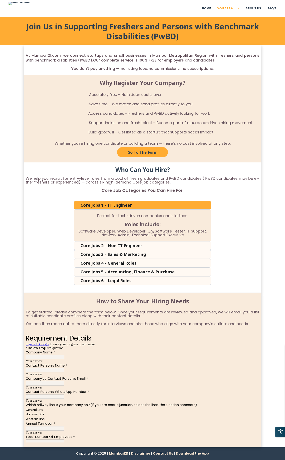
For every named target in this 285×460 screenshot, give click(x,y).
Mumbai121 (119, 453)
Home (206, 8)
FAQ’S (271, 8)
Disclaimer (141, 453)
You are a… (226, 8)
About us (253, 8)
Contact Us (163, 453)
